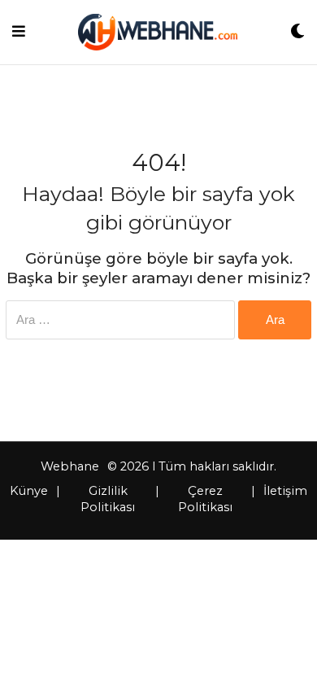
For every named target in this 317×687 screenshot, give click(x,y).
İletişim (285, 491)
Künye (29, 491)
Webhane (70, 466)
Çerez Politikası (205, 499)
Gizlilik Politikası (107, 499)
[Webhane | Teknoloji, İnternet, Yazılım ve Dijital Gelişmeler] (157, 32)
